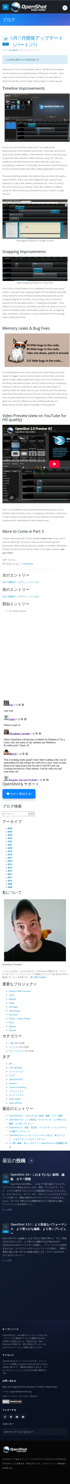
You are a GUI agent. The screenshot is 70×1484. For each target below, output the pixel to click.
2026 (9, 828)
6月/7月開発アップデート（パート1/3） (21, 582)
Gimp (11, 1002)
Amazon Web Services (20, 991)
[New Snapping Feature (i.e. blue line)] (35, 268)
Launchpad (14, 1010)
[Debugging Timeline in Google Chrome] (35, 218)
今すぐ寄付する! (20, 794)
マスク (12, 1075)
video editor (15, 1098)
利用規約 (61, 1463)
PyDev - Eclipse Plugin (19, 1018)
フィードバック (16, 1071)
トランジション (16, 1091)
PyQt (11, 1022)
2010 (9, 880)
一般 (11, 1043)
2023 (9, 838)
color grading (15, 1067)
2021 (9, 844)
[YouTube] (23, 1416)
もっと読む (7, 1209)
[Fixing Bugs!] (37, 349)
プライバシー (49, 1463)
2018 (9, 854)
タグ (6, 1056)
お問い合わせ (9, 1380)
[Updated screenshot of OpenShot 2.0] (37, 117)
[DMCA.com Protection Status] (12, 1401)
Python (12, 1026)
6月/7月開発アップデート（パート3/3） (21, 596)
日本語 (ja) (7, 1468)
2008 (9, 887)
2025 (9, 831)
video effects (15, 1102)
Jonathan (13, 50)
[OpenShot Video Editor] (28, 6)
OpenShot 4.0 (15, 1079)
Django (12, 998)
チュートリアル (16, 1050)
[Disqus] (35, 655)
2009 (9, 883)
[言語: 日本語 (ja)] (65, 7)
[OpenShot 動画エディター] (14, 1449)
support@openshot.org (20, 1391)
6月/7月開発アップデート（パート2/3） (36, 41)
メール (14, 1396)
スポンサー (8, 1423)
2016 (9, 861)
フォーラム (23, 1396)
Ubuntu (12, 1030)
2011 (9, 877)
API (10, 1063)
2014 (9, 867)
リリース (13, 1047)
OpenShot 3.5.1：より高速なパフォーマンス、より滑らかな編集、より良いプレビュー (38, 1228)
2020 (9, 847)
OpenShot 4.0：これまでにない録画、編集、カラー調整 (36, 1115)
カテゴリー (12, 1035)
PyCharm (13, 1014)
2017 (9, 857)
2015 (9, 864)
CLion (11, 995)
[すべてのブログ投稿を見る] (31, 1161)
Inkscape (13, 1006)
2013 (9, 870)
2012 (9, 874)
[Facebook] (4, 1416)
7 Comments (27, 563)
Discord (33, 1396)
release (13, 1083)
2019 (9, 851)
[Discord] (16, 1416)
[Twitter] (10, 1416)
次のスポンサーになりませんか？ (19, 1431)
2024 (9, 834)
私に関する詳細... (38, 977)
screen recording (17, 1087)
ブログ (8, 20)
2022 (9, 841)
